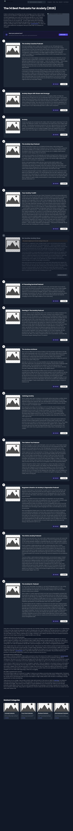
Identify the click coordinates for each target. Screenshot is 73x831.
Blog (57, 2)
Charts (54, 2)
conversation (19, 650)
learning (56, 680)
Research (61, 2)
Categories (49, 2)
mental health (64, 656)
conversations (34, 23)
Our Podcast (65, 2)
